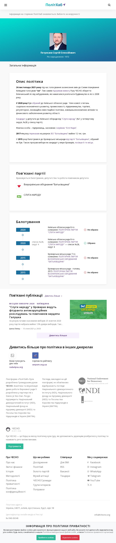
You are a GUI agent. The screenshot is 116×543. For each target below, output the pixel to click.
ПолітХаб (38, 466)
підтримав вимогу (61, 90)
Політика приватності (13, 482)
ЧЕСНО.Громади (42, 480)
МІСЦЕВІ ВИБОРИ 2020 (22, 303)
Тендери (65, 475)
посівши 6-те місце (84, 142)
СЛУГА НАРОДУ (32, 195)
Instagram (95, 466)
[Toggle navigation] (6, 5)
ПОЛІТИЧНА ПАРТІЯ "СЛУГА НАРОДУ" (63, 231)
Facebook (95, 462)
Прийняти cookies (46, 537)
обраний (36, 103)
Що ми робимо (41, 457)
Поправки (38, 489)
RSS (62, 466)
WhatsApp (95, 471)
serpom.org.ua (39, 364)
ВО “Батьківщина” (59, 133)
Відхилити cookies (70, 537)
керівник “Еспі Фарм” (66, 128)
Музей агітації (41, 475)
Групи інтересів (42, 485)
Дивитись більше (52, 295)
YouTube (95, 480)
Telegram (95, 475)
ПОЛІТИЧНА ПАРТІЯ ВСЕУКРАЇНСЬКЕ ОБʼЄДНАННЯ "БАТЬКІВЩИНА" (63, 259)
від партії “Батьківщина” (77, 139)
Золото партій (41, 471)
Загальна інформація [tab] (22, 65)
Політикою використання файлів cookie (59, 532)
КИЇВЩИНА (43, 303)
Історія (9, 471)
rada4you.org (16, 367)
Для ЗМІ (64, 462)
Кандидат (20, 119)
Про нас (10, 462)
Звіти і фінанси (14, 466)
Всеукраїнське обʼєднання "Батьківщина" (47, 184)
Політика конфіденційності (15, 490)
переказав (34, 133)
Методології (13, 475)
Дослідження (40, 462)
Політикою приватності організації (98, 532)
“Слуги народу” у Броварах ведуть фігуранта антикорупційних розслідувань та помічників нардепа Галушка (34, 312)
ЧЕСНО (16, 428)
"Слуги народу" (69, 119)
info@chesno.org (102, 515)
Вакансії (64, 471)
